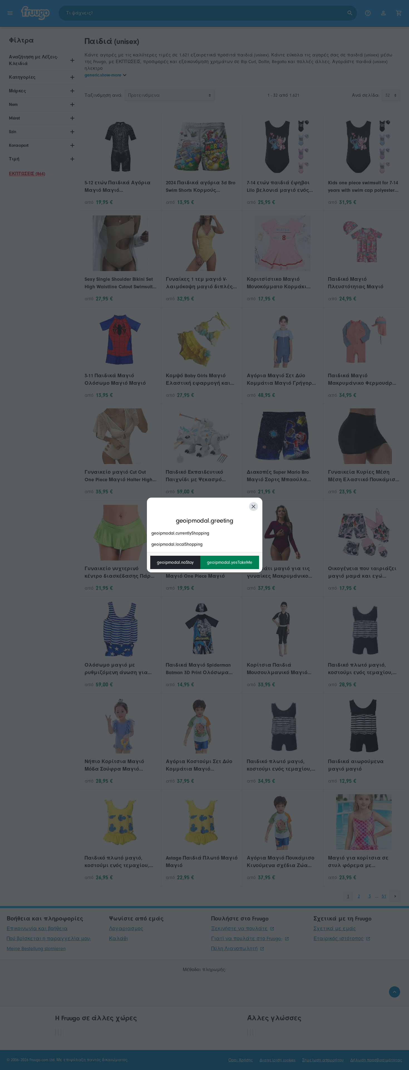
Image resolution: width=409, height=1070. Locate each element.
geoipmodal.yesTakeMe (229, 562)
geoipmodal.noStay (175, 562)
